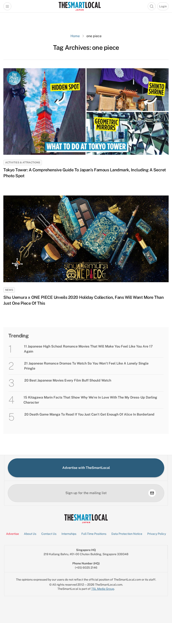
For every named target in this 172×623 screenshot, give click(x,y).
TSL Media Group (102, 588)
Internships (68, 533)
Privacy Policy (156, 533)
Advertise (12, 533)
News (9, 290)
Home (75, 36)
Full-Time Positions (93, 533)
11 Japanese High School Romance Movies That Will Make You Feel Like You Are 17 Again (88, 348)
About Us (30, 533)
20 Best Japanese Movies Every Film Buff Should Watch (68, 380)
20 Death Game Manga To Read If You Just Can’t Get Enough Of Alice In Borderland (89, 414)
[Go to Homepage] (80, 6)
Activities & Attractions (22, 162)
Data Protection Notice (126, 533)
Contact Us (48, 533)
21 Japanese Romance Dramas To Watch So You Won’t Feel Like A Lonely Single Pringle (86, 365)
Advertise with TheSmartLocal (86, 468)
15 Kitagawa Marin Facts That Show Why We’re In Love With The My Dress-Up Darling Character (90, 399)
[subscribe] (152, 493)
